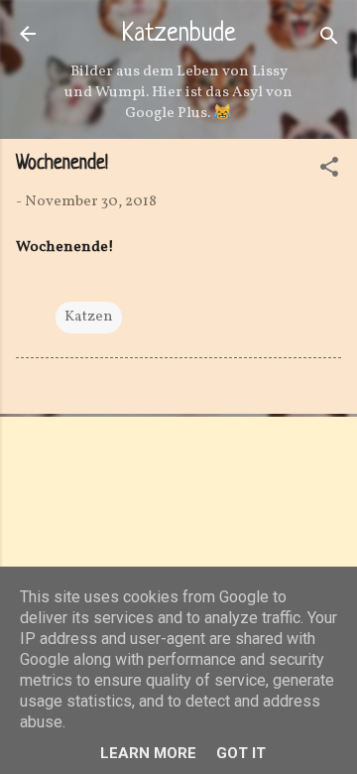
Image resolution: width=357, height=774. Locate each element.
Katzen (88, 317)
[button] (329, 171)
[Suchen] (329, 40)
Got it (241, 753)
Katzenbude (179, 35)
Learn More (148, 753)
